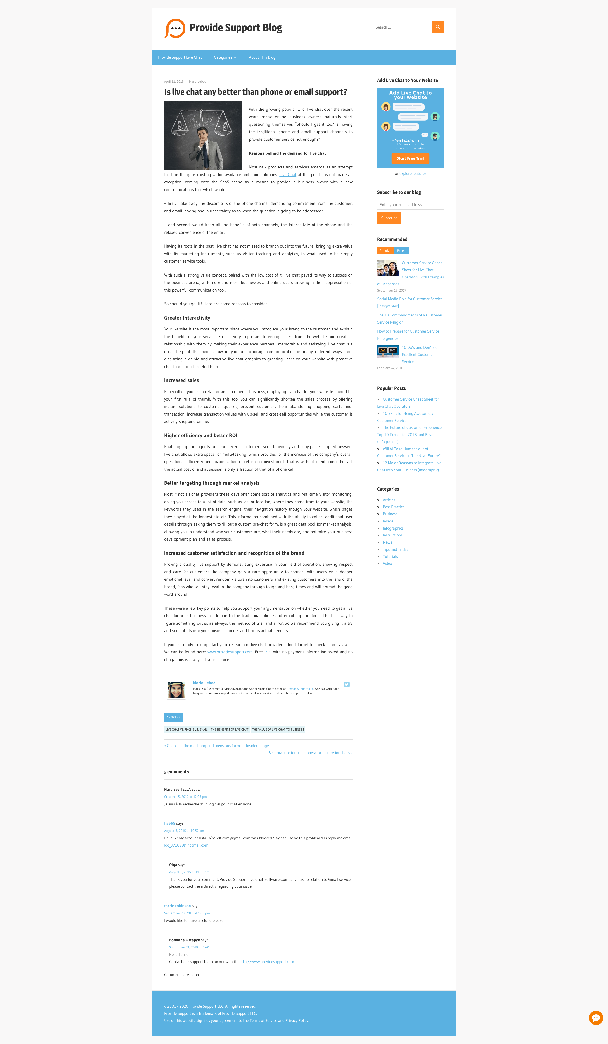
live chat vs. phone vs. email (186, 729)
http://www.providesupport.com (266, 961)
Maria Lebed (197, 81)
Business (390, 513)
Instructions (393, 534)
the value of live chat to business (278, 729)
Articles (173, 717)
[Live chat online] (596, 1018)
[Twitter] (347, 684)
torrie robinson (177, 905)
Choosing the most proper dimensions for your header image (218, 745)
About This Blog (262, 57)
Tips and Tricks (395, 549)
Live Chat (287, 174)
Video (387, 563)
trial (268, 652)
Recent (402, 251)
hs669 (169, 823)
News (387, 542)
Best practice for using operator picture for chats (309, 752)
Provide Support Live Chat (180, 57)
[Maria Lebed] (176, 698)
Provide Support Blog (236, 27)
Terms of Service (263, 1020)
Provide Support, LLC (300, 688)
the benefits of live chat (230, 729)
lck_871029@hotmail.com (186, 845)
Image (388, 520)
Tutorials (390, 556)
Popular (385, 251)
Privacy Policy (296, 1020)
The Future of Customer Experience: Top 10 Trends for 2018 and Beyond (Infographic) (409, 434)
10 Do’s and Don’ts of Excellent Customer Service (420, 354)
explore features (412, 173)
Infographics (393, 528)
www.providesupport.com (230, 652)
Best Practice (393, 506)
